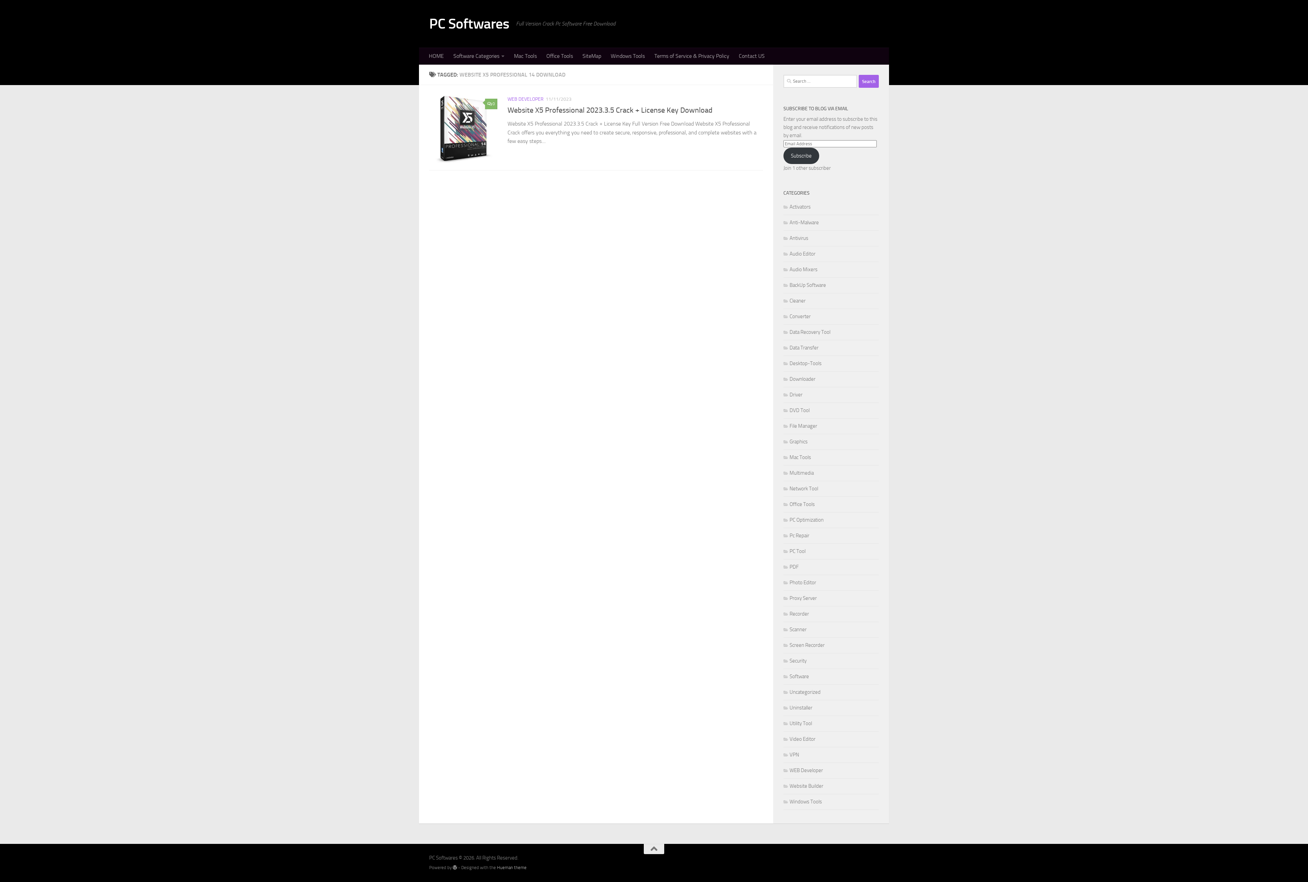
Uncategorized (805, 692)
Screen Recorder (807, 645)
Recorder (799, 614)
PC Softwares (469, 23)
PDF (794, 567)
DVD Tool (800, 410)
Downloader (802, 379)
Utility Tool (801, 723)
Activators (800, 207)
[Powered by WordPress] (455, 867)
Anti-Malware (804, 222)
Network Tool (804, 489)
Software (799, 676)
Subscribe (801, 156)
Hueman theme (512, 867)
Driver (796, 395)
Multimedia (802, 473)
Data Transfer (804, 348)
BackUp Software (808, 285)
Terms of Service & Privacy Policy (691, 56)
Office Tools (559, 56)
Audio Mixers (804, 269)
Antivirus (799, 238)
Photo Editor (803, 582)
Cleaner (798, 301)
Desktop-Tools (806, 363)
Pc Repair (799, 536)
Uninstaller (801, 708)
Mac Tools (525, 56)
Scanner (798, 629)
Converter (800, 316)
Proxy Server (803, 598)
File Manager (803, 426)
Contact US (752, 56)
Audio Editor (802, 254)
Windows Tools (628, 56)
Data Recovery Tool (810, 332)
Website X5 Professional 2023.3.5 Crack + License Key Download (610, 110)
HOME (436, 56)
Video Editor (802, 739)
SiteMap (591, 56)
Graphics (799, 442)
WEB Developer (526, 99)
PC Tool (798, 551)
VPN (794, 755)
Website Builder (806, 786)
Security (798, 661)
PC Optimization (807, 520)
